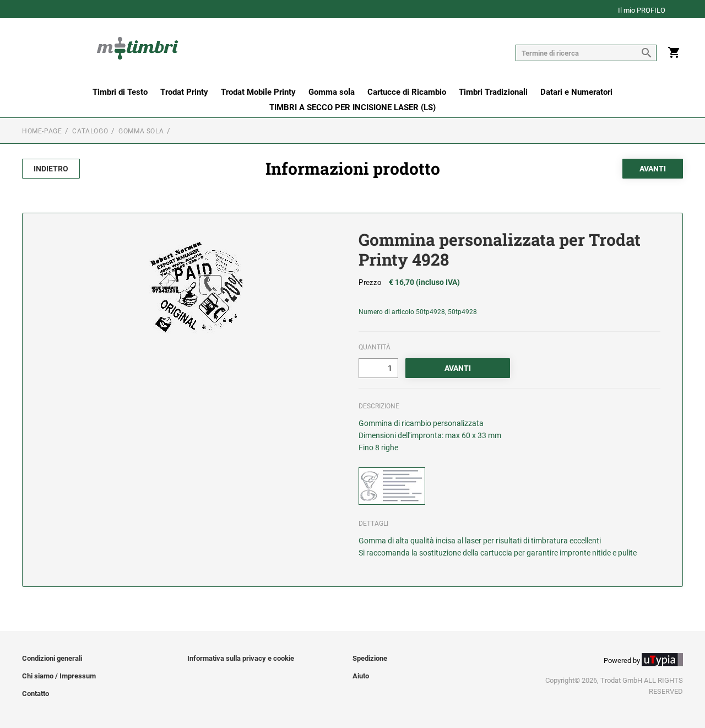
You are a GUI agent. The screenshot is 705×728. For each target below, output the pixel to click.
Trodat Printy (184, 92)
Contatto (35, 693)
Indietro (51, 168)
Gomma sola (331, 92)
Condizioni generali (52, 658)
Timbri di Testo (120, 92)
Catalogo (90, 131)
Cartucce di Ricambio (406, 92)
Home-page (42, 131)
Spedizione (369, 658)
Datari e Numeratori (576, 92)
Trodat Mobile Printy (258, 92)
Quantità (375, 347)
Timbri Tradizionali (493, 92)
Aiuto (360, 676)
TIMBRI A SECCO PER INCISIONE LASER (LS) (352, 107)
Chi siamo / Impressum (59, 676)
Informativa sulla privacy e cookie (240, 658)
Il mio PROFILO (641, 10)
